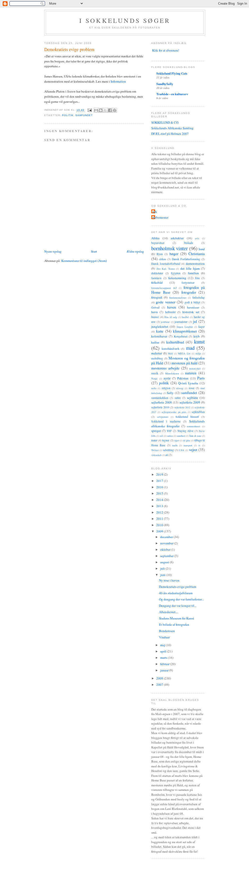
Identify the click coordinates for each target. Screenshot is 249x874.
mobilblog (157, 358)
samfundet (84, 115)
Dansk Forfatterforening (186, 259)
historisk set (190, 312)
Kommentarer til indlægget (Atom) (84, 260)
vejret (193, 449)
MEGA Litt (184, 353)
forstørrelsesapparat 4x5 (164, 288)
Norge (154, 378)
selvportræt (162, 417)
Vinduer (164, 637)
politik (67, 115)
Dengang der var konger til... (177, 605)
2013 (160, 506)
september (167, 556)
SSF (169, 431)
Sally (170, 393)
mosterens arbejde (165, 368)
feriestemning (177, 278)
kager (201, 326)
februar (165, 664)
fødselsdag (198, 297)
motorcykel (195, 368)
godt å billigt (192, 302)
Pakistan (182, 378)
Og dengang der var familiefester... (181, 599)
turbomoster (160, 217)
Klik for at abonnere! (165, 50)
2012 (160, 512)
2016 (160, 487)
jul (195, 321)
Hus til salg (170, 317)
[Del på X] (105, 110)
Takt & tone (195, 435)
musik (154, 373)
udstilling (168, 450)
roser (192, 388)
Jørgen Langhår (185, 326)
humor (155, 317)
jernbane (165, 322)
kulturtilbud (175, 342)
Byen (160, 254)
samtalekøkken (159, 398)
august (165, 562)
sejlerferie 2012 (182, 407)
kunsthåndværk (170, 349)
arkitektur (177, 238)
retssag (179, 388)
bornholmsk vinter (169, 248)
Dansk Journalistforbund (165, 264)
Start (94, 251)
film (197, 278)
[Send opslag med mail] (89, 110)
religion (166, 388)
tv (199, 445)
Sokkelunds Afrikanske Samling (172, 128)
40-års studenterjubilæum (176, 593)
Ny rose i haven (169, 580)
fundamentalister (177, 297)
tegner (165, 440)
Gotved (155, 307)
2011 (160, 518)
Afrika (155, 238)
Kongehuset (180, 336)
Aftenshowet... (168, 612)
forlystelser (188, 282)
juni (163, 575)
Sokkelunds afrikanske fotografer (178, 423)
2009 (160, 531)
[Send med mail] (96, 110)
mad (190, 347)
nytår (167, 378)
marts (164, 657)
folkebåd (157, 282)
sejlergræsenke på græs (173, 412)
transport (188, 445)
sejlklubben (198, 412)
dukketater (157, 273)
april (163, 651)
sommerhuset (193, 426)
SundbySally (164, 83)
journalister (181, 322)
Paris (201, 378)
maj (163, 645)
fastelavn (156, 278)
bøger (173, 253)
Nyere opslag (53, 251)
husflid (185, 317)
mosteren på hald (184, 362)
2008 (160, 678)
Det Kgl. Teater (166, 268)
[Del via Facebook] (109, 110)
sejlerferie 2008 (161, 402)
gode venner (165, 302)
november (167, 543)
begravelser (157, 243)
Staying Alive (185, 431)
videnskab (156, 455)
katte (159, 331)
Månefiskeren (172, 373)
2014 (160, 499)
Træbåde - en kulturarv (172, 94)
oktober (165, 549)
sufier (170, 435)
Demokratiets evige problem (177, 586)
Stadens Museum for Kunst (176, 618)
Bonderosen (167, 631)
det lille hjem (190, 268)
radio (153, 388)
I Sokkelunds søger (124, 20)
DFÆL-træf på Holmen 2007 (170, 133)
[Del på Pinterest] (114, 110)
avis (197, 238)
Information (118, 81)
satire (178, 398)
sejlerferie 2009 (189, 402)
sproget (156, 430)
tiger (176, 440)
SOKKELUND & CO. (165, 122)
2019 (160, 474)
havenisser (193, 307)
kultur (155, 342)
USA (181, 450)
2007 (160, 684)
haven (171, 307)
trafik (175, 445)
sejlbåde (192, 397)
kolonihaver (159, 336)
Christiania (196, 253)
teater (154, 440)
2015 (160, 493)
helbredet (170, 312)
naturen (190, 372)
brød (202, 249)
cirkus (162, 259)
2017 (160, 481)
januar (164, 670)
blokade (188, 243)
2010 (160, 525)
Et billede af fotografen (174, 624)
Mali (170, 353)
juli (163, 568)
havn (154, 312)
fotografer (188, 292)
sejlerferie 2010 (160, 407)
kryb (197, 336)
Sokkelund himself (187, 417)
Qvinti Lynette (188, 383)
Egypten (175, 273)
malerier (156, 353)
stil (161, 435)
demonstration (195, 263)
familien (193, 273)
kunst (199, 341)
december (167, 537)
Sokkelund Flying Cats (171, 73)
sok (154, 211)
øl (167, 455)
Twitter (155, 450)
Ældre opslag (135, 251)
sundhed (181, 435)
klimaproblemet (185, 331)
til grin (186, 440)
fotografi (156, 297)
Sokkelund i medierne (165, 421)
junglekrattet (159, 326)
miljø (198, 353)
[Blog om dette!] (100, 110)
